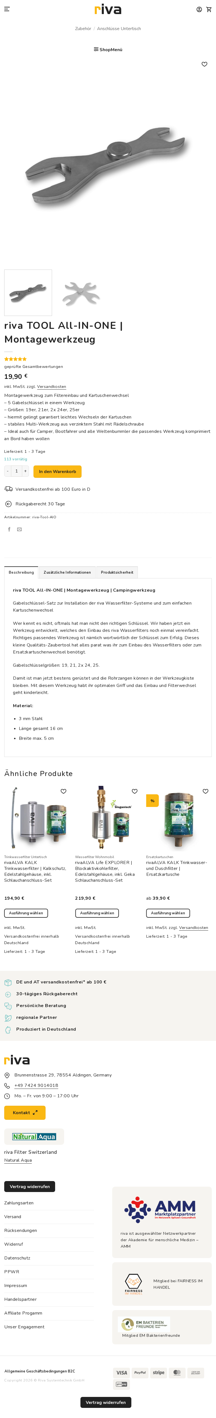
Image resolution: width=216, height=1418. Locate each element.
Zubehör (83, 29)
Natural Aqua (18, 1160)
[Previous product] (113, 38)
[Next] (200, 161)
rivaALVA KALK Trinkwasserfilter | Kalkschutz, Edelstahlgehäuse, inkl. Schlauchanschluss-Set (35, 871)
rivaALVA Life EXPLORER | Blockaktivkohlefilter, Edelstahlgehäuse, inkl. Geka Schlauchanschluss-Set (105, 871)
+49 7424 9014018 (36, 1085)
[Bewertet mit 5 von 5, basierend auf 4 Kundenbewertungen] (108, 359)
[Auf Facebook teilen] (9, 529)
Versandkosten (51, 386)
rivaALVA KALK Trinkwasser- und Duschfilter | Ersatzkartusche (176, 868)
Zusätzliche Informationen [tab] (67, 572)
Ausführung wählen (26, 913)
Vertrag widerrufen (106, 1402)
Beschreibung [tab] (21, 572)
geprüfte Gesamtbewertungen (33, 366)
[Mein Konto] (199, 9)
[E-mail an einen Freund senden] (19, 529)
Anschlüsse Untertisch (119, 29)
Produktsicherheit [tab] (117, 572)
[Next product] (102, 38)
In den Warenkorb (57, 471)
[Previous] (15, 161)
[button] (7, 9)
